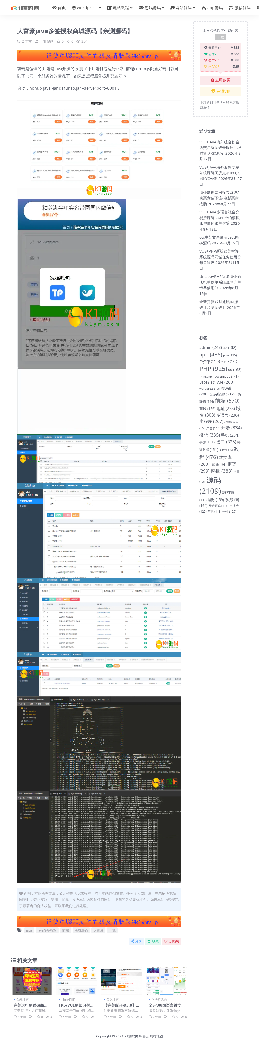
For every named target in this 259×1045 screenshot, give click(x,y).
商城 (207, 408)
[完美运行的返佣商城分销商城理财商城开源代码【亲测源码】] (31, 981)
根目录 (218, 464)
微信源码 (242, 7)
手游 (207, 442)
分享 (138, 941)
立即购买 (222, 80)
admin (210, 347)
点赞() (173, 941)
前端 (65, 930)
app (210, 354)
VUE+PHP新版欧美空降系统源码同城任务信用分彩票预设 (220, 256)
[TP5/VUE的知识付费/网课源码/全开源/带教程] (76, 981)
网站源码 (184, 7)
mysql (209, 361)
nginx (229, 361)
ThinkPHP (68, 999)
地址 (226, 408)
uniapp (229, 376)
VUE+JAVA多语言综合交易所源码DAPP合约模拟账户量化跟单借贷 (219, 217)
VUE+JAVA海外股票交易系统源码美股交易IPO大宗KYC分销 (219, 173)
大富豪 (98, 930)
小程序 (211, 421)
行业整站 (46, 41)
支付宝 (226, 450)
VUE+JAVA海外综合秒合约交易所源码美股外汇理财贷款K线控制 (220, 147)
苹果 (214, 511)
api (229, 347)
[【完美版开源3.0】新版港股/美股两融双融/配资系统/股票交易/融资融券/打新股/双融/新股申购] (121, 981)
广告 (213, 428)
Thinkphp (209, 376)
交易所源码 (223, 394)
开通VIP (223, 91)
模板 (221, 471)
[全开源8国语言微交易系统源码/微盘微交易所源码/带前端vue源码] (166, 981)
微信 (209, 435)
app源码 (215, 7)
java (29, 930)
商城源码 (81, 930)
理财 (216, 499)
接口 (226, 442)
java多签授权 (47, 930)
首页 (62, 7)
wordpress (87, 7)
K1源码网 (131, 1036)
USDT (207, 382)
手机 (230, 435)
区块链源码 (159, 999)
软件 (229, 511)
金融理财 (22, 999)
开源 (112, 930)
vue (225, 382)
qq (234, 369)
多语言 (227, 415)
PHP (213, 368)
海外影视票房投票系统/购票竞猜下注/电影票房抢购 (219, 198)
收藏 (155, 941)
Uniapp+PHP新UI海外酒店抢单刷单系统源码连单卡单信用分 (220, 282)
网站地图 (156, 1036)
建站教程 (121, 7)
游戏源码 (153, 7)
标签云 (144, 1036)
